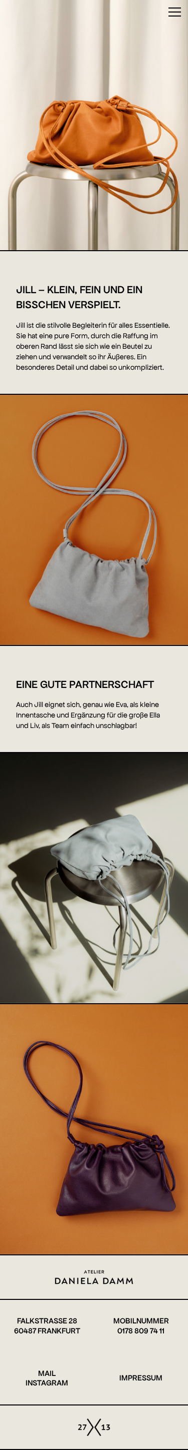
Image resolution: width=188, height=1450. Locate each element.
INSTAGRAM (47, 1382)
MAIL (47, 1373)
